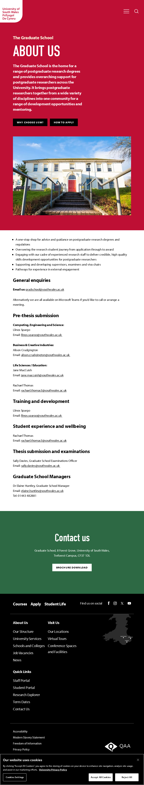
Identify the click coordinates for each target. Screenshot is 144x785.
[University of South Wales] (11, 11)
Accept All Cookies (101, 777)
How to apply (64, 122)
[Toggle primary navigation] (126, 11)
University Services (27, 638)
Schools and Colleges (29, 645)
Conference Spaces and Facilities (62, 648)
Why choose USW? (30, 122)
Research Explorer (26, 694)
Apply (36, 604)
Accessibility (20, 731)
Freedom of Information (27, 743)
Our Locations (58, 631)
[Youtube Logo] (129, 603)
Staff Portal (21, 680)
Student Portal (24, 687)
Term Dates (21, 701)
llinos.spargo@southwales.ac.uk (41, 335)
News (17, 660)
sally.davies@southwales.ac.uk (40, 465)
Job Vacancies (23, 652)
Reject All (127, 777)
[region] (72, 769)
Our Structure (23, 631)
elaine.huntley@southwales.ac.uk (42, 491)
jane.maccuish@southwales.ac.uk (42, 375)
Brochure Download (72, 567)
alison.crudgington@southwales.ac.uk (45, 355)
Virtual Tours (57, 638)
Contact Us (21, 709)
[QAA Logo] (113, 749)
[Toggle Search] (136, 11)
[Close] (138, 760)
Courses (20, 604)
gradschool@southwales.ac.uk (45, 289)
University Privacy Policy (53, 769)
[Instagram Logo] (115, 603)
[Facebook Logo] (109, 603)
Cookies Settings (15, 777)
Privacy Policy (21, 749)
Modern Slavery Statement (29, 737)
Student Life (55, 604)
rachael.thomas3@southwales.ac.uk (44, 390)
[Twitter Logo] (122, 603)
